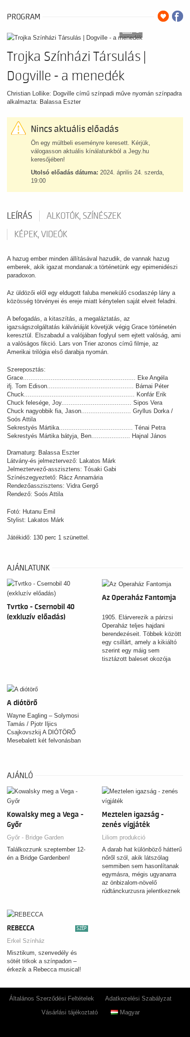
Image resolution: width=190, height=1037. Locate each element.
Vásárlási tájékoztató (70, 1012)
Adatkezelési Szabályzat (138, 998)
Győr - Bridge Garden (35, 837)
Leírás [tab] (19, 216)
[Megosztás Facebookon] (177, 16)
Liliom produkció (123, 837)
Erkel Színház (26, 940)
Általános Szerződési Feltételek (51, 998)
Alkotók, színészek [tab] (84, 216)
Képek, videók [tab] (40, 234)
